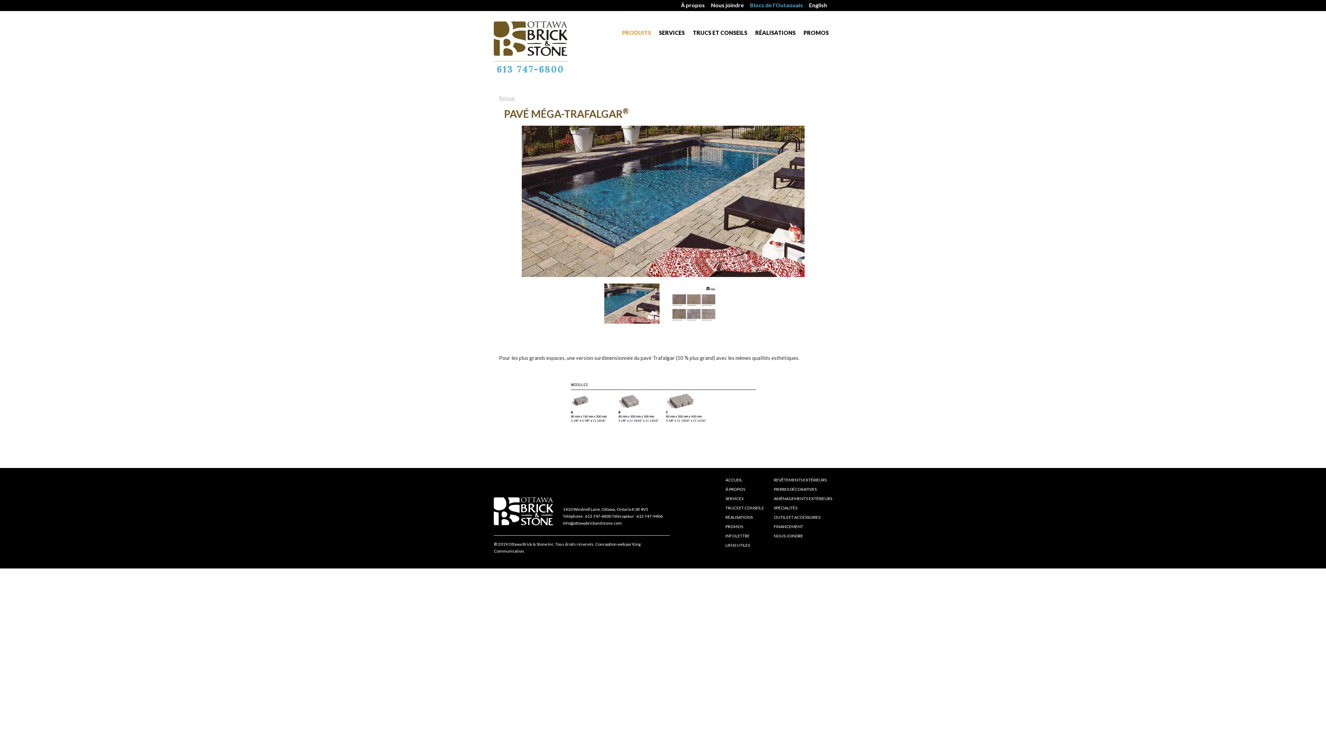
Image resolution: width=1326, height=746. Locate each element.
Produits (636, 32)
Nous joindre (727, 5)
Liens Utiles (738, 545)
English (818, 5)
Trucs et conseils (720, 32)
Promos (816, 32)
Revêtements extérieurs (800, 479)
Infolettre (738, 535)
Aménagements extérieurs (803, 498)
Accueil (734, 479)
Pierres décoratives (795, 489)
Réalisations (775, 32)
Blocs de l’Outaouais (776, 5)
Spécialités (785, 507)
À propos (693, 5)
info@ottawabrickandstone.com (592, 523)
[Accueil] (530, 38)
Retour (507, 98)
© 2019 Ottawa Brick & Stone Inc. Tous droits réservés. (544, 544)
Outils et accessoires (797, 517)
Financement (788, 526)
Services (672, 32)
